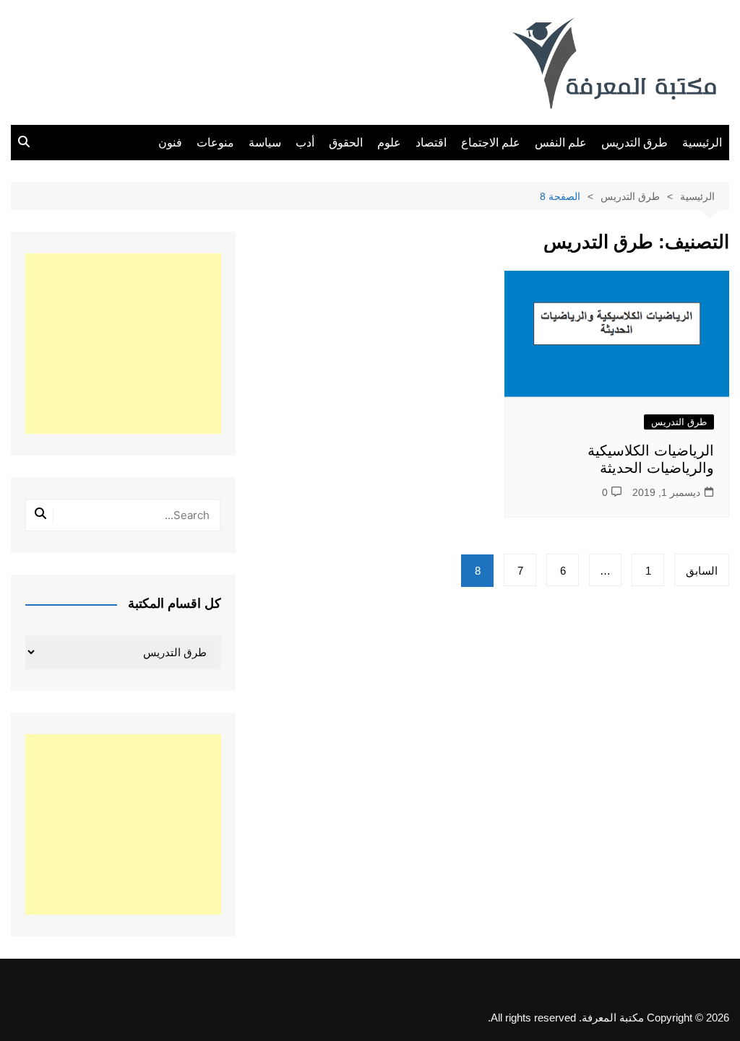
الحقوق (346, 142)
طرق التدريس (634, 142)
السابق (702, 571)
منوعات (215, 142)
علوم (389, 142)
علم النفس (561, 142)
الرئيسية (702, 142)
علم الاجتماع (490, 142)
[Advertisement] (123, 343)
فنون (170, 142)
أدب (305, 142)
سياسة (265, 142)
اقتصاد (431, 142)
